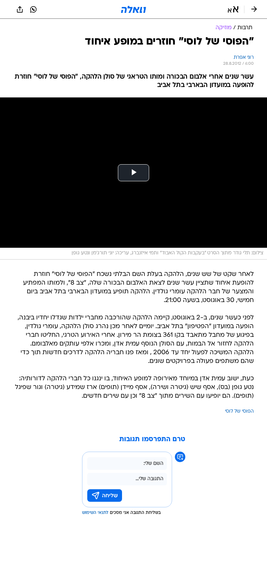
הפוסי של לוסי (239, 411)
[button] (233, 9)
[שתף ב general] (20, 9)
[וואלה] (133, 9)
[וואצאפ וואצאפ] (33, 9)
